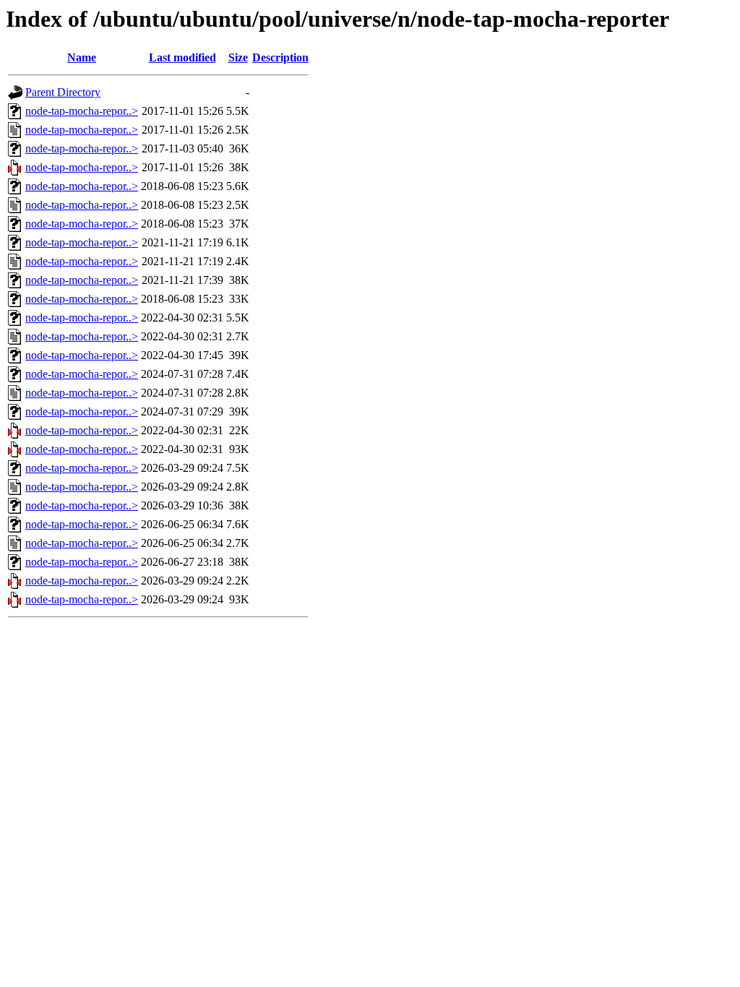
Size (238, 57)
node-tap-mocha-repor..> (81, 111)
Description (280, 57)
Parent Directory (62, 92)
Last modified (182, 57)
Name (81, 57)
